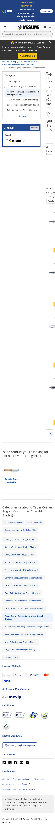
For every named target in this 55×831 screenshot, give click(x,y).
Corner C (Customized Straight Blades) (21, 570)
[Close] (50, 42)
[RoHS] (44, 715)
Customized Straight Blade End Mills (18, 64)
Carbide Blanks (11, 657)
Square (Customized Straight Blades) (23, 104)
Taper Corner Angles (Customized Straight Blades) (23, 93)
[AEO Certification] (33, 715)
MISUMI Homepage (11, 61)
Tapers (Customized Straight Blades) (20, 585)
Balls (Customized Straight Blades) (22, 110)
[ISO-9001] (7, 715)
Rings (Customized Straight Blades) (20, 649)
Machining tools (31, 61)
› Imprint (5, 779)
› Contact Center (27, 784)
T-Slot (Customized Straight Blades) (22, 99)
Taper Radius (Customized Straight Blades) (23, 600)
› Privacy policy (39, 779)
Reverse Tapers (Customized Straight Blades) (24, 634)
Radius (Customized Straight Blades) (20, 562)
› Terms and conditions (21, 779)
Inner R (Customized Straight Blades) (21, 642)
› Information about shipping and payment (19, 789)
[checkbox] (21, 141)
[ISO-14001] (20, 715)
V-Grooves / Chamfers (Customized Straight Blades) (27, 626)
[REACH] (6, 726)
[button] (46, 11)
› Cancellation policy (10, 784)
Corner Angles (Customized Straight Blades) (23, 577)
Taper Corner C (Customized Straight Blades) (24, 608)
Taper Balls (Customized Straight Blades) (22, 593)
